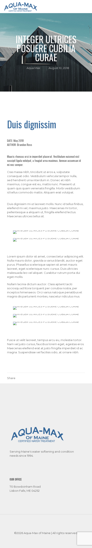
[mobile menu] (86, 6)
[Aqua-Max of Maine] (20, 6)
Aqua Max (33, 68)
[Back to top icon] (46, 523)
